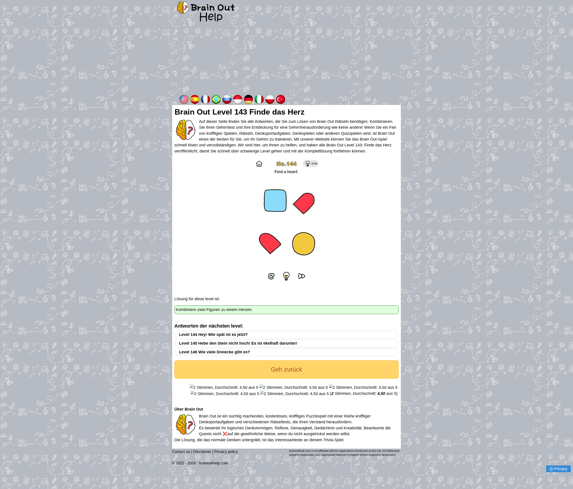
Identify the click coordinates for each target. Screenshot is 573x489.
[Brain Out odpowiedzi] (270, 99)
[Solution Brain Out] (205, 99)
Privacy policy (226, 452)
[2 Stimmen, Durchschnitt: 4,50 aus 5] (224, 387)
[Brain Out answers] (184, 99)
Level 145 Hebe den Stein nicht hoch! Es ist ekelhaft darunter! (238, 343)
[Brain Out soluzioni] (259, 99)
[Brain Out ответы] (227, 99)
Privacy (560, 469)
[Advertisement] (286, 60)
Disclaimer (202, 452)
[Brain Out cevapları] (280, 99)
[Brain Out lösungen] (248, 99)
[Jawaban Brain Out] (237, 99)
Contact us (181, 452)
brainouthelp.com (213, 463)
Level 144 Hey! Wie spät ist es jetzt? (213, 334)
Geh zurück (286, 369)
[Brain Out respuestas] (194, 99)
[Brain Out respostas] (216, 99)
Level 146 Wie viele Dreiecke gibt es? (214, 352)
